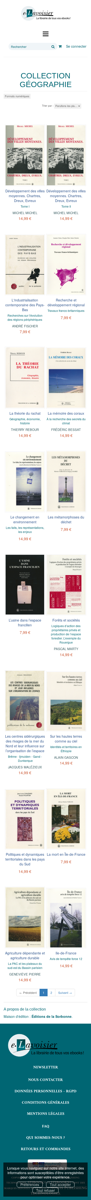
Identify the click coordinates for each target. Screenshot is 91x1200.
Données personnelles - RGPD (45, 1091)
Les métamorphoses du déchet (66, 519)
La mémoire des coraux (66, 413)
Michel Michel (25, 212)
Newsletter (45, 1067)
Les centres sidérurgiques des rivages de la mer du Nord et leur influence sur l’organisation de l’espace (25, 743)
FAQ (45, 1126)
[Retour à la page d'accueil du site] (45, 13)
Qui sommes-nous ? (45, 1137)
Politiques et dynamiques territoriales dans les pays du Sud (25, 859)
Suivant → (65, 992)
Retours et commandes (45, 1149)
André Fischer (25, 326)
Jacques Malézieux (25, 767)
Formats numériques (17, 96)
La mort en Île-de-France (66, 854)
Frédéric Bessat (66, 429)
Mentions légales (45, 1113)
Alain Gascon (66, 757)
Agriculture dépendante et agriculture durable (25, 955)
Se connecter (76, 46)
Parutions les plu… (66, 106)
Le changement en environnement (24, 519)
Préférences (29, 1184)
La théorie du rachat (25, 413)
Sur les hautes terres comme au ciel (66, 738)
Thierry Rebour (25, 429)
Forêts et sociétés (66, 620)
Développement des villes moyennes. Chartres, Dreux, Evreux (25, 195)
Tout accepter (60, 1184)
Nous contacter (45, 1080)
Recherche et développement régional (66, 302)
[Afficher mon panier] (60, 46)
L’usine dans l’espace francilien (25, 622)
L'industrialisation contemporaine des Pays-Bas (25, 305)
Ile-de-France (66, 953)
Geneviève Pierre (25, 974)
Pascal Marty (66, 648)
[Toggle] (46, 33)
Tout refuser (45, 1190)
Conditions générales (45, 1102)
